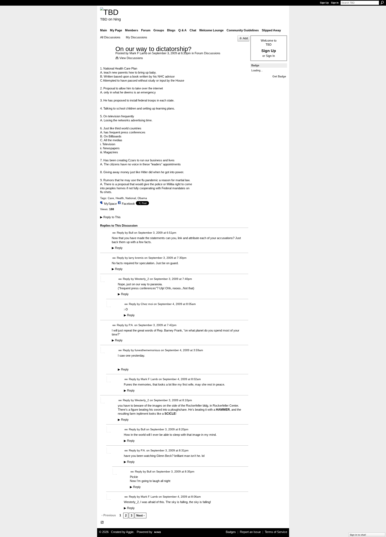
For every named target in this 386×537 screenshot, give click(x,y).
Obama (142, 198)
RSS (102, 522)
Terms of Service (276, 532)
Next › (140, 515)
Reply (117, 248)
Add (245, 38)
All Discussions (110, 37)
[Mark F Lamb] (106, 56)
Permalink (114, 233)
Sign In (335, 2)
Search (382, 2)
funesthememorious (147, 350)
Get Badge (279, 76)
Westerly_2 (142, 278)
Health (120, 198)
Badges (231, 532)
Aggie (129, 532)
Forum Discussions (207, 53)
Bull (131, 232)
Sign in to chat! (358, 535)
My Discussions (136, 37)
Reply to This (110, 217)
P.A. (131, 325)
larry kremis (136, 257)
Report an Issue (250, 532)
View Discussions (131, 58)
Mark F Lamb (138, 53)
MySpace (110, 203)
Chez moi (147, 304)
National (130, 198)
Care (111, 198)
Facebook (128, 203)
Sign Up (324, 2)
